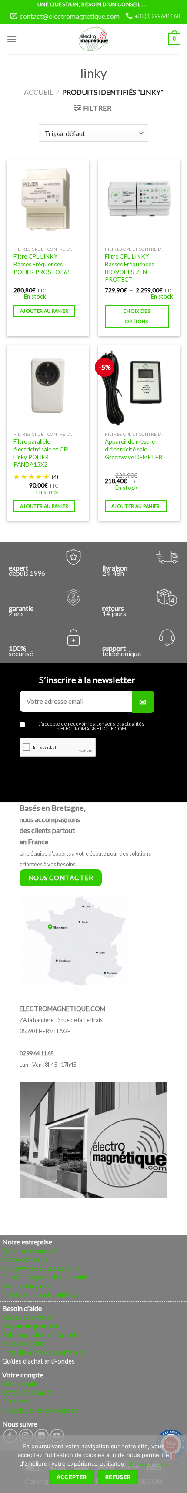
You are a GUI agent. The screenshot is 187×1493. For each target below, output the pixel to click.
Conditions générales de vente (44, 1277)
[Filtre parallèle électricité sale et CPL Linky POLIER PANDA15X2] (48, 386)
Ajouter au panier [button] (44, 311)
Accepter (72, 1477)
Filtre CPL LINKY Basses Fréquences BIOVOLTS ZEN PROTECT (129, 268)
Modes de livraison (28, 1317)
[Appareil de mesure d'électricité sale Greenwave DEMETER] (139, 386)
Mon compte (19, 1383)
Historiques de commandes (39, 1410)
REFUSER (118, 1477)
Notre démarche (25, 1259)
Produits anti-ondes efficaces (43, 1352)
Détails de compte (27, 1392)
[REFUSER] (176, 1466)
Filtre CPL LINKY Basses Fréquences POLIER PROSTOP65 (42, 264)
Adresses (15, 1401)
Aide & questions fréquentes (42, 1334)
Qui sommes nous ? (29, 1250)
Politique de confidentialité (39, 1294)
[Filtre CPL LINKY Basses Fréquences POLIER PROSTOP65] (48, 200)
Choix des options (136, 316)
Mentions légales (25, 1286)
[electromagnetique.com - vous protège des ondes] (93, 39)
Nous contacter (24, 1343)
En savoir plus (148, 1463)
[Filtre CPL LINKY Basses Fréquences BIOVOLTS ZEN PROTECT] (139, 200)
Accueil (38, 92)
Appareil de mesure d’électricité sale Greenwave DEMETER (133, 449)
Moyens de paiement (31, 1326)
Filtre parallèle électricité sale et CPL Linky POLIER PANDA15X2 (41, 453)
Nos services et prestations (40, 1268)
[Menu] (12, 39)
